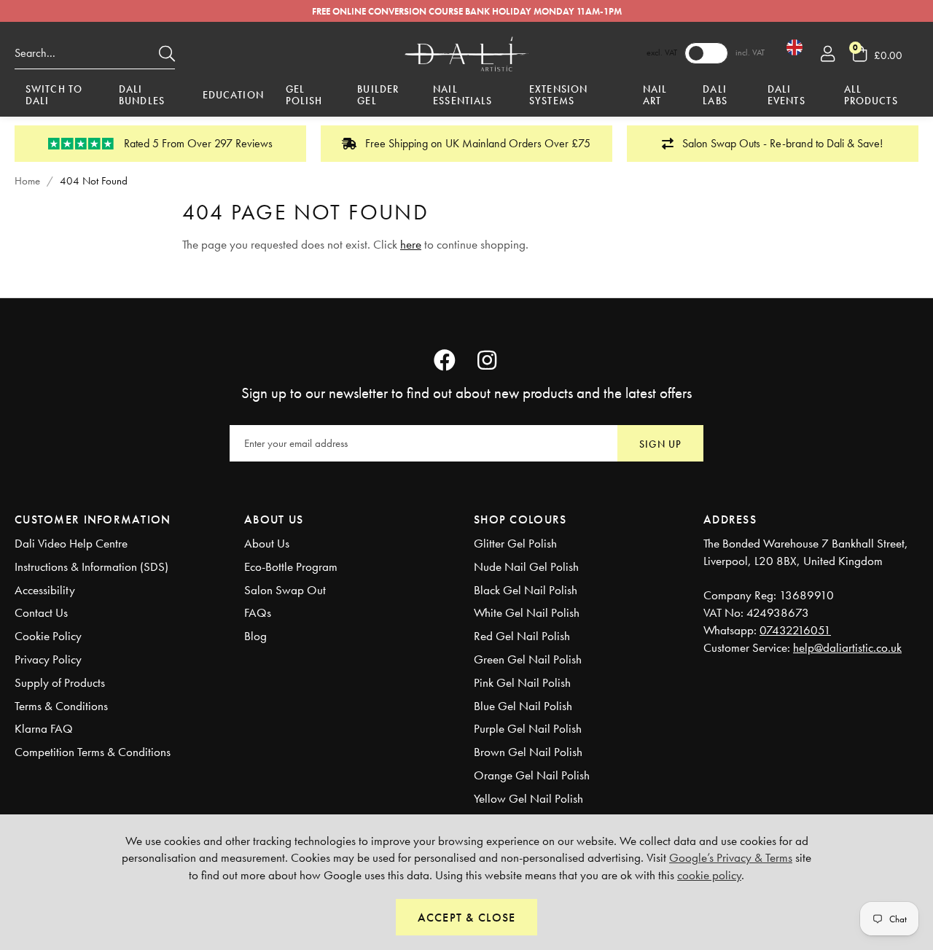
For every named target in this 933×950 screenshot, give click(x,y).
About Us (266, 543)
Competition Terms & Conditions (93, 752)
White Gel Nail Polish (526, 612)
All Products (871, 96)
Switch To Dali (54, 96)
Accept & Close (467, 917)
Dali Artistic (466, 53)
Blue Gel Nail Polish (523, 706)
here (410, 244)
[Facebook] (445, 360)
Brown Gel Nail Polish (528, 752)
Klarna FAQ (44, 728)
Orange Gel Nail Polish (532, 775)
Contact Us (41, 612)
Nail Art (655, 96)
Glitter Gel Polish (515, 543)
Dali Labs (715, 96)
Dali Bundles (142, 96)
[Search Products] (167, 53)
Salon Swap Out (285, 590)
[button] (885, 53)
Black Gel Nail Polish (525, 590)
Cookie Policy (48, 636)
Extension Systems (558, 96)
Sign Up (660, 444)
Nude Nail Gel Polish (526, 566)
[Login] (828, 53)
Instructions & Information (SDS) (91, 566)
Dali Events (786, 96)
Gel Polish (304, 96)
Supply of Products (60, 682)
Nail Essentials (462, 96)
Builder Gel (378, 96)
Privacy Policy (48, 659)
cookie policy (709, 875)
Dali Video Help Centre (71, 543)
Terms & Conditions (61, 706)
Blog (255, 636)
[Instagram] (488, 360)
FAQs (257, 612)
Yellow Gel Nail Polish (528, 798)
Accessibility (45, 590)
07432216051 (795, 630)
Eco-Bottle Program (290, 566)
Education (233, 94)
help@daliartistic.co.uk (847, 647)
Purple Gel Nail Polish (528, 728)
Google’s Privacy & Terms (730, 857)
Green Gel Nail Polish (528, 659)
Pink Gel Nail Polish (522, 682)
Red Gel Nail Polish (522, 636)
